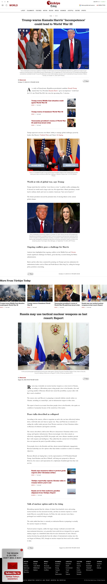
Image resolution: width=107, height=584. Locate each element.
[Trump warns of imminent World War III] (71, 113)
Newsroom (23, 80)
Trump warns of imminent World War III (47, 112)
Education (68, 563)
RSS (58, 580)
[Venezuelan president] (71, 123)
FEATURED (38, 10)
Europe (35, 563)
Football (88, 563)
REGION (51, 10)
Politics (26, 563)
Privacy (48, 580)
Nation (33, 485)
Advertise (53, 580)
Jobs (43, 580)
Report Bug (63, 580)
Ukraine (73, 252)
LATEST (23, 10)
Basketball (89, 565)
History (78, 563)
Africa (45, 563)
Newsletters (31, 580)
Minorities (26, 572)
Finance (57, 565)
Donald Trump (72, 88)
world (13, 5)
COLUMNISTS (30, 10)
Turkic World (36, 565)
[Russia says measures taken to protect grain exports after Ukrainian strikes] (71, 471)
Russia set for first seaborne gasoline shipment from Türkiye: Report (45, 492)
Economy (57, 563)
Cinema (79, 565)
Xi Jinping (60, 135)
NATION (45, 10)
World (56, 15)
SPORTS (83, 10)
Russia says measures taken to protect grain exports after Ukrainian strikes (48, 472)
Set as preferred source (88, 5)
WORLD (57, 10)
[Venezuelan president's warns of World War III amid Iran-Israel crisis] (67, 293)
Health (67, 565)
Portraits (79, 572)
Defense (26, 565)
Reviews (79, 574)
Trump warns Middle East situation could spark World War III (47, 102)
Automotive (58, 574)
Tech (56, 572)
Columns (99, 563)
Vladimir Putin (44, 135)
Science (68, 574)
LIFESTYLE (70, 10)
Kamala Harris (53, 91)
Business (33, 495)
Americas (46, 565)
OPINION (99, 561)
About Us (24, 580)
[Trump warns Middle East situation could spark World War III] (71, 103)
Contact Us (38, 580)
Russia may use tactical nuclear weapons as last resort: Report (92, 304)
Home (51, 15)
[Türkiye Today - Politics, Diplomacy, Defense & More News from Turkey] (53, 4)
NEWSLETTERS (101, 5)
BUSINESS (63, 10)
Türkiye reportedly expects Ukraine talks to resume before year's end (48, 482)
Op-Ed (98, 565)
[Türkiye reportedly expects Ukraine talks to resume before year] (71, 481)
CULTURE (77, 10)
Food (67, 572)
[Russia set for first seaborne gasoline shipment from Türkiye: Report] (71, 491)
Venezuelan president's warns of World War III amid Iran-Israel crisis (48, 122)
